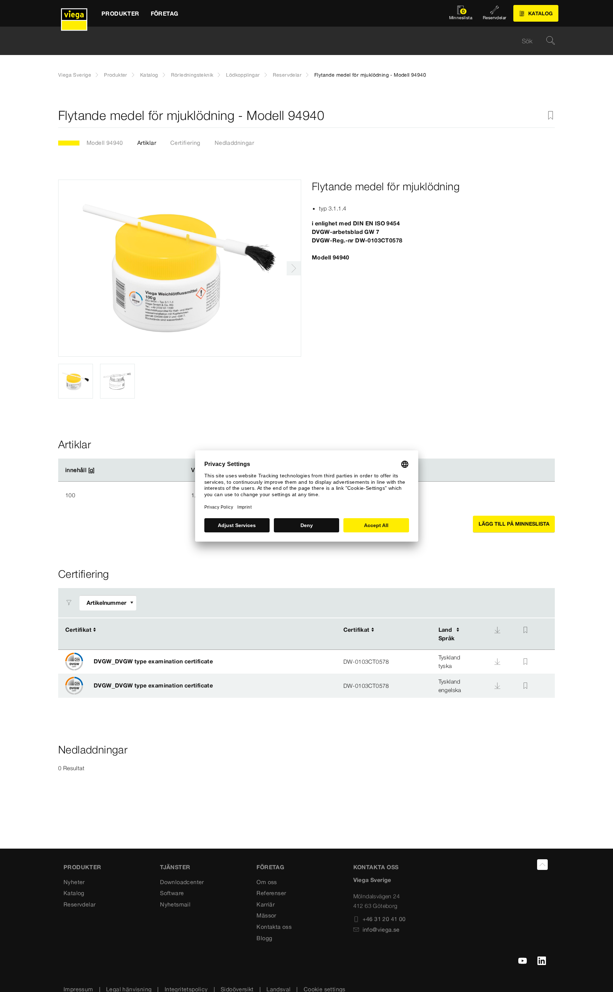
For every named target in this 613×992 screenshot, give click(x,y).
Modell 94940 (105, 142)
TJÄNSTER (175, 867)
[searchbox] (300, 41)
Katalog (149, 75)
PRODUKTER (82, 867)
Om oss (266, 882)
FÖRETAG (270, 867)
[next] (294, 268)
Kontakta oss (274, 926)
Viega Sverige (74, 75)
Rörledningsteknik (192, 75)
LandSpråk (446, 634)
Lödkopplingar (243, 75)
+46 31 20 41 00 (384, 918)
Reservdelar (287, 75)
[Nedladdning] (497, 630)
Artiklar (146, 142)
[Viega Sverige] (74, 13)
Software (172, 893)
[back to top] (542, 864)
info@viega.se (381, 929)
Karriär (265, 904)
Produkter (115, 75)
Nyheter (74, 882)
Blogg (264, 938)
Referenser (271, 893)
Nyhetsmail (175, 904)
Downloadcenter (182, 882)
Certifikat (78, 629)
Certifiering (185, 142)
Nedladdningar (234, 142)
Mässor (266, 915)
